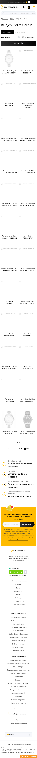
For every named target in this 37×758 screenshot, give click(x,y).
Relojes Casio (18, 624)
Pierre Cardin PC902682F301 (9, 335)
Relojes (12, 19)
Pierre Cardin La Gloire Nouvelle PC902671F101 (9, 367)
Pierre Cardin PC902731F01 (9, 400)
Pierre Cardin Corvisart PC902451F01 (27, 72)
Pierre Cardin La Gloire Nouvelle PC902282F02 (9, 237)
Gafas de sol (18, 591)
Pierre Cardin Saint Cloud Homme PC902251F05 (9, 139)
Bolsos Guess (18, 650)
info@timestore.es (19, 714)
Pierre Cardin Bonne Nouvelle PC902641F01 (9, 172)
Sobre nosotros (18, 676)
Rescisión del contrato (18, 673)
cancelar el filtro (20, 32)
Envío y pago (18, 667)
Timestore (5, 19)
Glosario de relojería (18, 693)
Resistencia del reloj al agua (18, 683)
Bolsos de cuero (18, 644)
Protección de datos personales (18, 663)
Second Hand (18, 601)
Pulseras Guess (18, 631)
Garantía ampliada (18, 700)
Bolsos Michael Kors (18, 647)
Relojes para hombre (18, 617)
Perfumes (18, 598)
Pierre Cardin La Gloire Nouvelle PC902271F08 (27, 204)
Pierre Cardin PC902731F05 (27, 335)
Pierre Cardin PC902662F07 (27, 237)
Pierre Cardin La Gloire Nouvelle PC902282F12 (27, 270)
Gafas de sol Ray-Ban (18, 637)
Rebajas (18, 608)
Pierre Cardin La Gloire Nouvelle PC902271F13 (27, 172)
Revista (18, 696)
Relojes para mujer (18, 621)
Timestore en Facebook (18, 724)
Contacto (18, 680)
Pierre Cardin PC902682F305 (28, 367)
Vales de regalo (18, 604)
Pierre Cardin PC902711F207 (9, 104)
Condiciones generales (18, 660)
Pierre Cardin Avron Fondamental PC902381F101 (27, 105)
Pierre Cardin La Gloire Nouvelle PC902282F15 (9, 204)
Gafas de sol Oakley (18, 640)
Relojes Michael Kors (18, 627)
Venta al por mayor (18, 703)
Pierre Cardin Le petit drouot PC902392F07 (9, 72)
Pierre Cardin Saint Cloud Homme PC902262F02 (28, 139)
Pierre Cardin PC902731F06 (9, 302)
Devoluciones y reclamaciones (18, 670)
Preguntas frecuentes (18, 690)
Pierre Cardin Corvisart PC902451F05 (9, 433)
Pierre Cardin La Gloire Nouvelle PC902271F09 (27, 400)
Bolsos (18, 594)
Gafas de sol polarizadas (18, 634)
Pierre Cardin (6, 32)
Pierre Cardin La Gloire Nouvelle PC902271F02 (27, 433)
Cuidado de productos (18, 686)
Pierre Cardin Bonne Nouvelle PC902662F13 (27, 302)
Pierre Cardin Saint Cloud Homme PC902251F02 (9, 270)
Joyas (18, 588)
